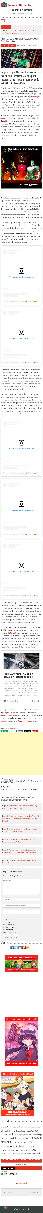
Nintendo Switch (11, 1146)
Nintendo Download (16, 1142)
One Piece (36, 1147)
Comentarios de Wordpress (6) (11, 876)
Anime (10, 1126)
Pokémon (4, 1150)
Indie (14, 1134)
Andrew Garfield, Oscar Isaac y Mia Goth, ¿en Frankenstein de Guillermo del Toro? (21, 782)
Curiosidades (20, 1131)
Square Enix (29, 1150)
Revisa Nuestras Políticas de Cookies (21, 1192)
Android (3, 1127)
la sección (4, 721)
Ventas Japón (32, 1153)
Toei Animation (19, 1153)
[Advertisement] (21, 753)
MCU (14, 1138)
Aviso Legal (21, 1182)
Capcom (39, 1127)
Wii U (38, 1153)
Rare (35, 96)
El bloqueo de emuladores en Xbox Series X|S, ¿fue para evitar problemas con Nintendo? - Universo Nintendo (20, 818)
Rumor (10, 1150)
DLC (30, 1131)
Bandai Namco (19, 1127)
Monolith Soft (20, 1138)
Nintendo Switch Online (10, 715)
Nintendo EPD (27, 1142)
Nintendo (6, 1141)
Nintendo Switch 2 (27, 1147)
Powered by (4, 1171)
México (26, 1138)
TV (24, 1153)
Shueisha (22, 1150)
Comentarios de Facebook (27, 876)
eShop (35, 1130)
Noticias (12, 45)
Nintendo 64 (12, 633)
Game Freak (8, 1134)
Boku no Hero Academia (30, 1127)
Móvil (30, 1138)
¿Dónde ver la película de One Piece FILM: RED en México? (20, 789)
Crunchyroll (13, 1131)
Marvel (3, 1138)
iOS (29, 1134)
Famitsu (2, 1134)
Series (17, 1150)
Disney (26, 1131)
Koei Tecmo (33, 1134)
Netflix (39, 1138)
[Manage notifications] (5, 1207)
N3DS (34, 1137)
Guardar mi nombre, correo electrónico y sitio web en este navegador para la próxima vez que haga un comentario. (9, 926)
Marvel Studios (9, 1138)
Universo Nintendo (25, 721)
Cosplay (11, 30)
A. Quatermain (23, 45)
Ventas (27, 1153)
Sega (13, 1150)
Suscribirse (7, 1168)
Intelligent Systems (22, 1134)
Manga (39, 1134)
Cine (3, 1130)
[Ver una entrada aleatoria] (39, 20)
